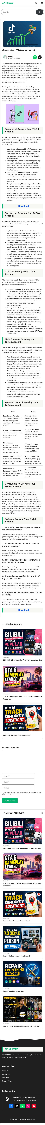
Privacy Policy (7, 1081)
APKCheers (7, 3)
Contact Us (6, 1074)
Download (23, 206)
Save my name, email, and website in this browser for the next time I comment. (22, 794)
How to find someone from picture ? (16, 956)
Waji (11, 56)
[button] (36, 3)
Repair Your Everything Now (13, 991)
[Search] (39, 12)
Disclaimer (5, 1077)
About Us (5, 1071)
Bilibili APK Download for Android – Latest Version (22, 660)
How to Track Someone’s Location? (16, 735)
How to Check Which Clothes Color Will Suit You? (21, 1026)
